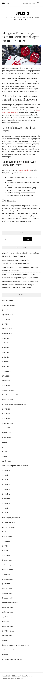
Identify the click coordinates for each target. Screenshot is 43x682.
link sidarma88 (7, 598)
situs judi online (7, 300)
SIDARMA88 (6, 551)
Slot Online (6, 470)
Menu (6, 3)
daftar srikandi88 (8, 607)
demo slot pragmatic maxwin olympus (15, 466)
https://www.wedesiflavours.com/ (14, 404)
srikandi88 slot (7, 428)
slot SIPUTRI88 (7, 333)
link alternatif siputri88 (10, 395)
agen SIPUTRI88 (7, 315)
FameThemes (19, 678)
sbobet (4, 442)
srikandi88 (6, 381)
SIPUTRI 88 (6, 319)
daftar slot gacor (8, 565)
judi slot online (7, 584)
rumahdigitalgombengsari (11, 518)
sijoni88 (5, 654)
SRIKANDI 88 (6, 371)
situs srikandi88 (7, 593)
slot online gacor (8, 423)
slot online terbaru (8, 305)
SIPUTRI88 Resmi (8, 631)
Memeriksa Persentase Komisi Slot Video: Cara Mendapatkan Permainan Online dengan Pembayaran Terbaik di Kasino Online (20, 285)
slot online (6, 338)
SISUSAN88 (6, 555)
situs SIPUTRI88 (7, 329)
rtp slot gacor (6, 461)
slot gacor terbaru (24, 170)
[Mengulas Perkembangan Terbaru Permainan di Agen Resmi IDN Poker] (21, 54)
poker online (6, 437)
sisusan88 (6, 621)
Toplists (21, 13)
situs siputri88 (7, 588)
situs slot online (7, 569)
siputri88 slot (6, 433)
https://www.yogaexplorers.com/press (15, 645)
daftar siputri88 (7, 400)
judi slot (5, 310)
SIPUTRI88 (5, 324)
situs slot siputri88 (8, 390)
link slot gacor (7, 536)
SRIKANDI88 (6, 376)
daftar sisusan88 (8, 650)
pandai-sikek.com (8, 527)
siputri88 (5, 617)
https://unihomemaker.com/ (12, 659)
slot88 (4, 456)
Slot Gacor (6, 532)
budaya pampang (8, 522)
